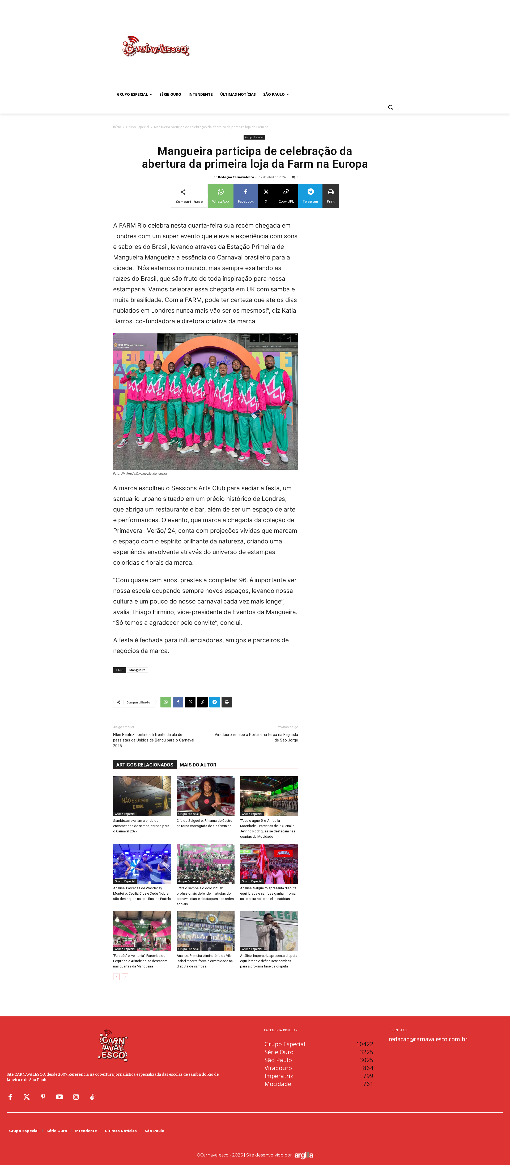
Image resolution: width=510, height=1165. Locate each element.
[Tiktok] (92, 1097)
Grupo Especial (137, 127)
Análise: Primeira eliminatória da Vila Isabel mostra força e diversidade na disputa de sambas (205, 961)
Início (117, 127)
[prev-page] (116, 977)
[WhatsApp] (165, 702)
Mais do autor (198, 765)
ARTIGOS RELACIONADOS (144, 765)
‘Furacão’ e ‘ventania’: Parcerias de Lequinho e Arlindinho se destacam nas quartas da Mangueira (140, 961)
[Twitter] (26, 1097)
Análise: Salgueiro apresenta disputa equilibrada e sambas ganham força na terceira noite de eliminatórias (268, 893)
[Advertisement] (297, 40)
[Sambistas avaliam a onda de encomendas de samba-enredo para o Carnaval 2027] (142, 796)
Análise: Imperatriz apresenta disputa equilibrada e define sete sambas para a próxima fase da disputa (268, 961)
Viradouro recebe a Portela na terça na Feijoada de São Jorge (256, 737)
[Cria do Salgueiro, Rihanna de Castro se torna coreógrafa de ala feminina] (206, 796)
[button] (390, 107)
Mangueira (137, 670)
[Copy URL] (202, 702)
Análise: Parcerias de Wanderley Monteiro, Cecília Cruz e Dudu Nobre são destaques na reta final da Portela (142, 893)
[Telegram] (214, 702)
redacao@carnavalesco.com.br (428, 1039)
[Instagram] (76, 1097)
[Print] (227, 702)
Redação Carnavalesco (236, 177)
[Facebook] (178, 702)
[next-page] (125, 977)
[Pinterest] (43, 1097)
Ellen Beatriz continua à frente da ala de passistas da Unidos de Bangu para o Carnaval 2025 (153, 740)
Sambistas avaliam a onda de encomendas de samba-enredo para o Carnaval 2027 (141, 826)
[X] (190, 702)
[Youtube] (59, 1097)
